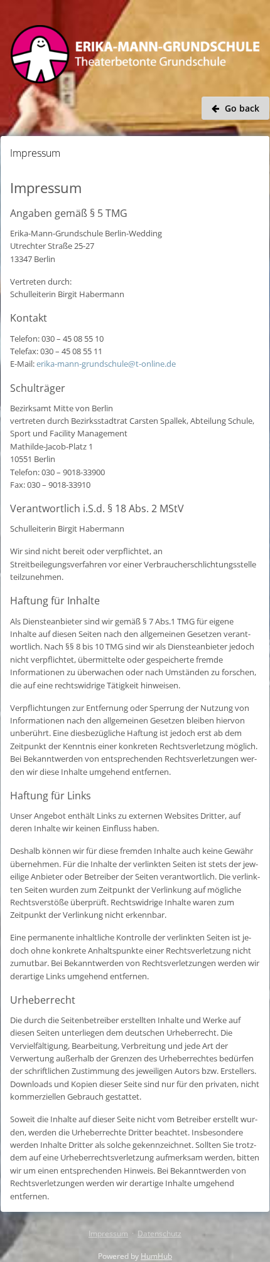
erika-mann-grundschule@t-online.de (106, 363)
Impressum (108, 1233)
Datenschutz (159, 1233)
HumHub (156, 1256)
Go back (242, 108)
